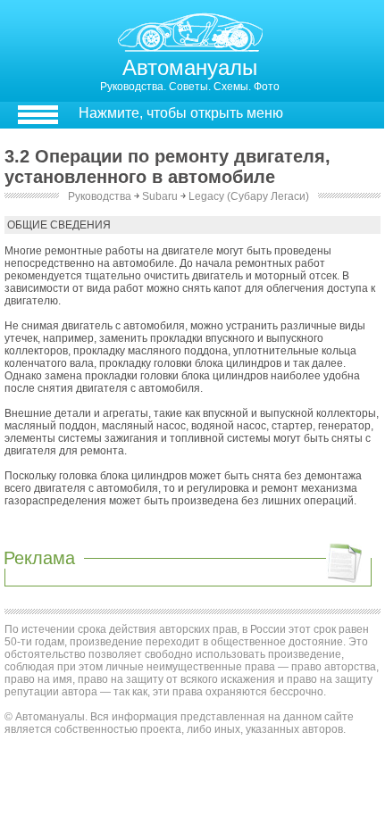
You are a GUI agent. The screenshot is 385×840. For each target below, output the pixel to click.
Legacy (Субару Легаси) (248, 196)
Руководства (99, 196)
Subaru (160, 196)
